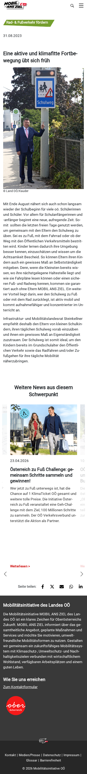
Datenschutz (52, 755)
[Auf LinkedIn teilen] (79, 588)
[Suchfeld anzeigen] (72, 5)
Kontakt (10, 755)
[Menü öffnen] (81, 5)
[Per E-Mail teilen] (60, 588)
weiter (82, 574)
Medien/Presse (29, 755)
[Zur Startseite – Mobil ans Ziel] (15, 5)
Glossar (31, 760)
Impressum (71, 755)
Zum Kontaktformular (20, 687)
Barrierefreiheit (50, 760)
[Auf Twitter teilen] (50, 588)
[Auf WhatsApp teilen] (69, 588)
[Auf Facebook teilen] (41, 588)
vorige (5, 574)
